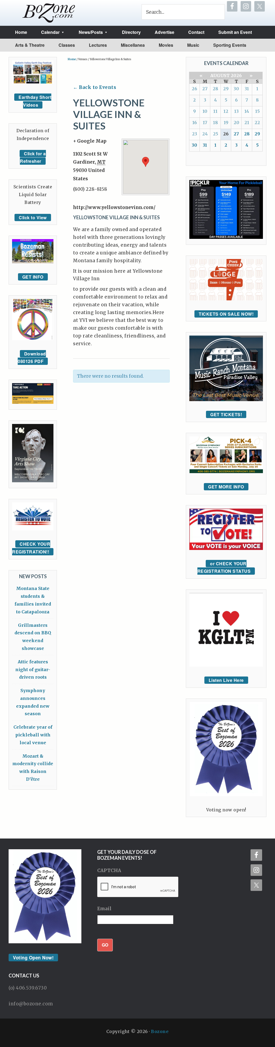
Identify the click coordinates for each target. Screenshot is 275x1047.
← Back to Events (94, 87)
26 (194, 88)
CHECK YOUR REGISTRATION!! (31, 548)
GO (105, 945)
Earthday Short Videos (35, 101)
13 (236, 111)
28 (215, 88)
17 (205, 122)
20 (236, 122)
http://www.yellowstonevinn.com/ (114, 207)
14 (246, 111)
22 (257, 122)
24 (205, 133)
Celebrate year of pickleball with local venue (32, 734)
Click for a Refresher (33, 157)
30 (236, 88)
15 (257, 111)
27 (205, 88)
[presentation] (138, 887)
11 (215, 111)
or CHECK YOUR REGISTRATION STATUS (224, 567)
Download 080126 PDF (32, 358)
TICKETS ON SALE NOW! (226, 314)
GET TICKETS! (226, 414)
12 (225, 111)
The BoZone (49, 13)
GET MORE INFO (226, 487)
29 (226, 88)
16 (194, 122)
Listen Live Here (226, 680)
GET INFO (33, 277)
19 (226, 122)
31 (247, 88)
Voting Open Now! (33, 957)
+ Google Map (89, 141)
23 (194, 133)
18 (215, 122)
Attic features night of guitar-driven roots (32, 669)
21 (246, 122)
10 (204, 111)
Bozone (160, 1031)
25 (215, 133)
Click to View (33, 217)
